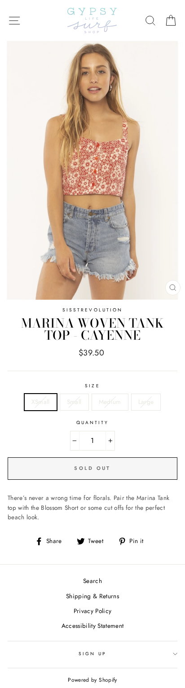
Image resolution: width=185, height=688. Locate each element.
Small (74, 401)
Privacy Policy (93, 610)
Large (146, 401)
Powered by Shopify (92, 680)
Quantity (92, 422)
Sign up (92, 653)
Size (92, 385)
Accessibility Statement (93, 625)
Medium (110, 401)
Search (92, 580)
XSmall (40, 401)
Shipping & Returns (92, 596)
